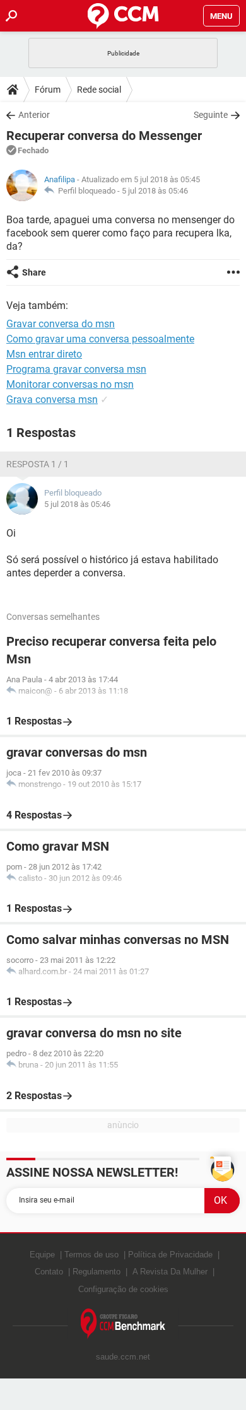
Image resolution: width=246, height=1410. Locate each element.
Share (34, 272)
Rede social (99, 89)
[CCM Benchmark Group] (123, 1323)
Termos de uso (91, 1254)
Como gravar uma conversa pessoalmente (100, 339)
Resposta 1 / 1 (37, 464)
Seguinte (211, 115)
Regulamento (96, 1271)
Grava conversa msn (52, 399)
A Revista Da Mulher (170, 1271)
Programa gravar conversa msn (76, 369)
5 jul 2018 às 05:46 (155, 190)
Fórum (48, 89)
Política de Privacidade (170, 1254)
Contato (49, 1271)
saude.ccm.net (123, 1356)
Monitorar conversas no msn (70, 384)
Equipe (42, 1254)
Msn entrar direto (44, 354)
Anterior (34, 115)
